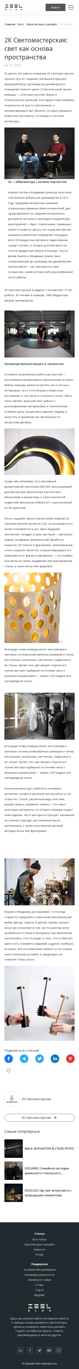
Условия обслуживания (39, 1269)
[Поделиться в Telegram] (24, 1058)
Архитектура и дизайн (39, 1244)
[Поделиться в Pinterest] (70, 1058)
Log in (40, 1290)
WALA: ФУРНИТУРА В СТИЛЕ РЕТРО (49, 1149)
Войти (55, 7)
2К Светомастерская (36, 1118)
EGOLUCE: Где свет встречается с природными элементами (48, 1192)
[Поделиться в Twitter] (39, 1058)
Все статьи (40, 1239)
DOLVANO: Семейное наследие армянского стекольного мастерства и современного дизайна (47, 1171)
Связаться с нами (39, 1279)
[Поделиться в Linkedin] (55, 1058)
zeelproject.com (49, 1363)
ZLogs (39, 1254)
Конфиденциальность (40, 1274)
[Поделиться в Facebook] (8, 1058)
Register (39, 1295)
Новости (39, 1249)
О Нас (39, 1285)
